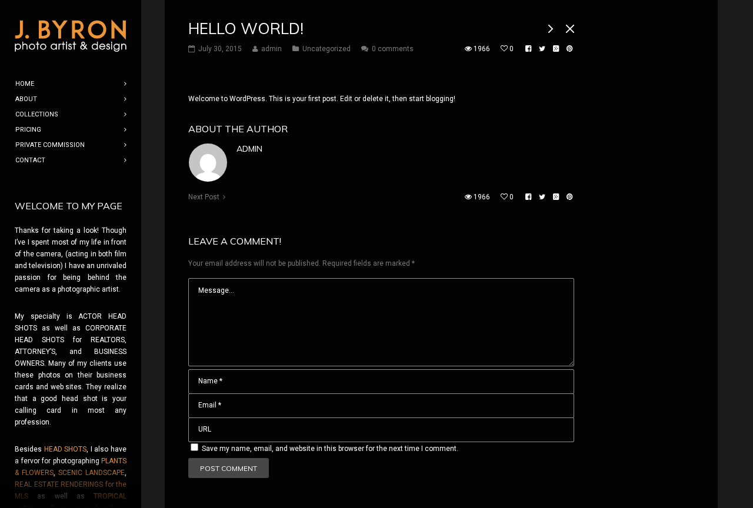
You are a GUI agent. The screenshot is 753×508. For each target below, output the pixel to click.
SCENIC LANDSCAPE (91, 473)
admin (249, 148)
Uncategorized (326, 49)
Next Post (203, 197)
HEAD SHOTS (65, 449)
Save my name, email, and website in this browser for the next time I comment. (330, 448)
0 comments (393, 49)
